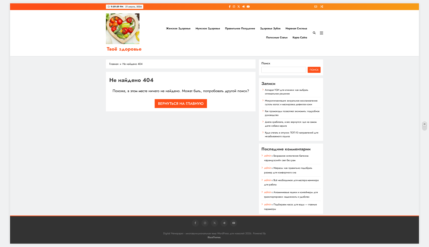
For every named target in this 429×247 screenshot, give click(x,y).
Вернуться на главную (181, 103)
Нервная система (296, 28)
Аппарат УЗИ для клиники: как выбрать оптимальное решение (286, 91)
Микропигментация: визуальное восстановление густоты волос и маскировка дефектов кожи (291, 102)
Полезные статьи (277, 37)
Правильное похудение (240, 28)
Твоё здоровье (124, 48)
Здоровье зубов (270, 28)
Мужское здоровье (208, 28)
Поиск (265, 63)
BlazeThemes (214, 237)
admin (267, 156)
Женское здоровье (178, 28)
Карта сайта (300, 37)
